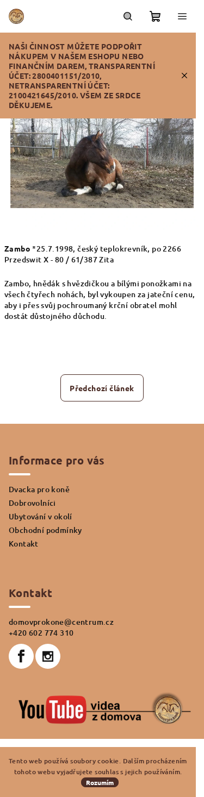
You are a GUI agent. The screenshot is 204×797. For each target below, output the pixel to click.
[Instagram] (47, 656)
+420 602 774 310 (41, 632)
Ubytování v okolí (40, 516)
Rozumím (100, 782)
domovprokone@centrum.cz (61, 622)
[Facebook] (21, 656)
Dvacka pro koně (39, 489)
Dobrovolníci (32, 503)
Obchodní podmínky (45, 530)
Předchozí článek (102, 388)
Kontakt (24, 543)
